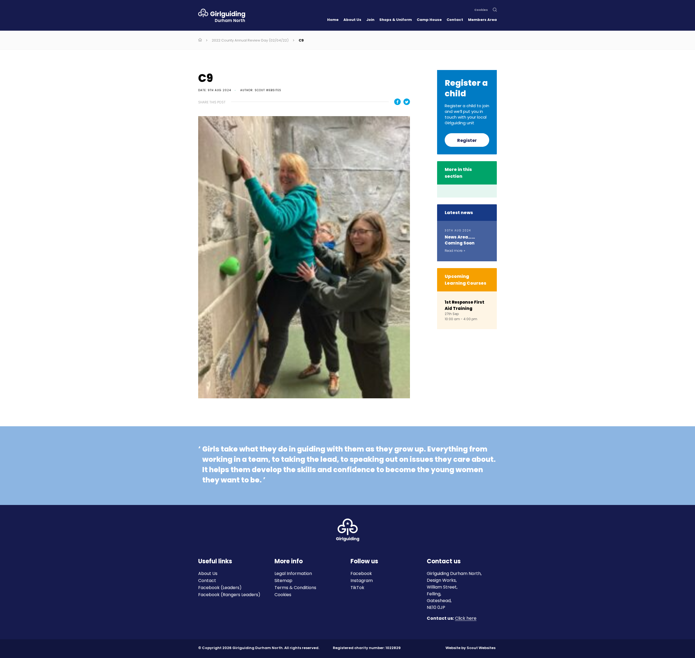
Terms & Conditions (295, 587)
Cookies (481, 10)
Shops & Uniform (395, 19)
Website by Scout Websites (470, 647)
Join (370, 19)
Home (333, 19)
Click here (465, 618)
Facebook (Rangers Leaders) (229, 595)
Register (467, 140)
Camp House (429, 19)
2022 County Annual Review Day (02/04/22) (250, 40)
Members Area (482, 19)
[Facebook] (397, 101)
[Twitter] (406, 101)
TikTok (357, 587)
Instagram (361, 580)
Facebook (361, 573)
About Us (352, 19)
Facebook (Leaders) (220, 587)
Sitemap (283, 580)
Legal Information (293, 573)
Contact (455, 19)
